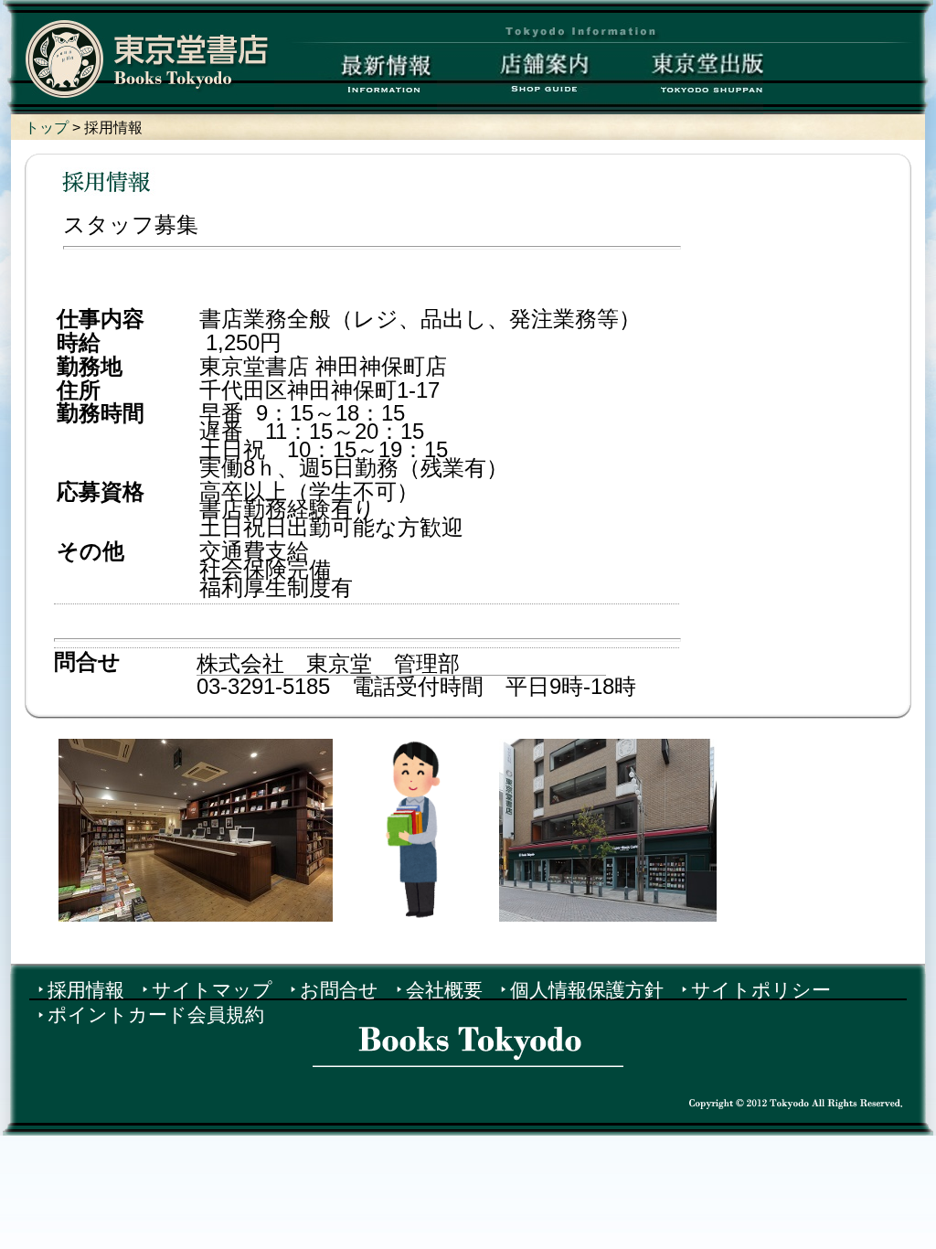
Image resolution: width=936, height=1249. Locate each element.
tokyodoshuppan (681, 78)
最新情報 (356, 78)
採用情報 (86, 989)
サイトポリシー (761, 989)
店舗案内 (519, 78)
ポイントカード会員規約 (156, 1014)
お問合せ (339, 989)
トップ (48, 127)
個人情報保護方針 (587, 989)
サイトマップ (212, 989)
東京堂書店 (147, 59)
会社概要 (444, 989)
